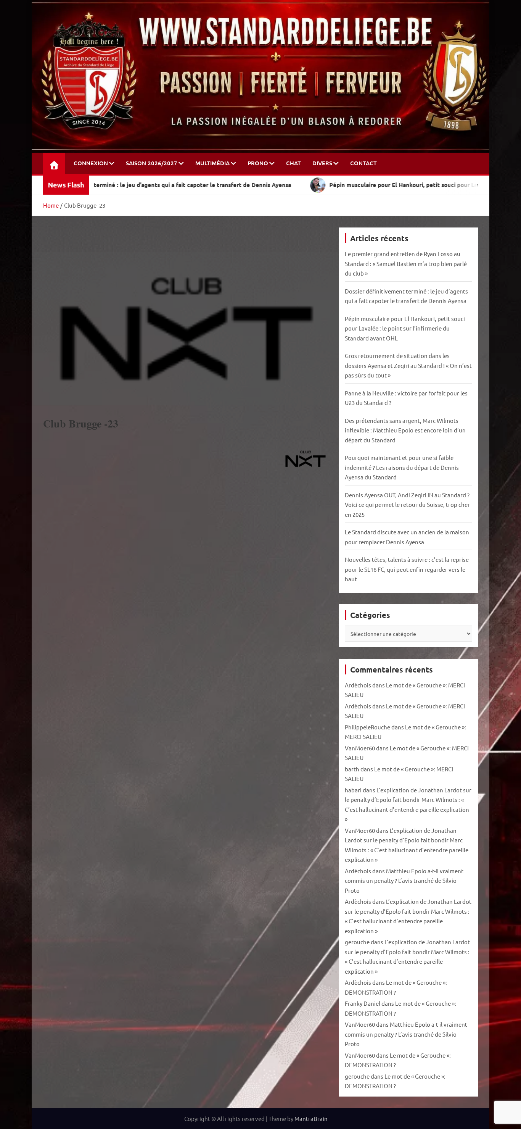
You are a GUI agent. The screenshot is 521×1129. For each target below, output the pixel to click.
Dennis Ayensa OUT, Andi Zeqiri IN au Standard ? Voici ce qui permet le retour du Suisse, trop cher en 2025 (407, 504)
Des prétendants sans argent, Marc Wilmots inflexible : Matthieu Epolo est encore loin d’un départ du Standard (405, 430)
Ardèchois (358, 685)
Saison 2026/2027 (151, 163)
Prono (258, 163)
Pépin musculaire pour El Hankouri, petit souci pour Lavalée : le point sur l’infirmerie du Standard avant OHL (405, 328)
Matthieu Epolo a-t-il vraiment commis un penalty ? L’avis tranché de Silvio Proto (404, 880)
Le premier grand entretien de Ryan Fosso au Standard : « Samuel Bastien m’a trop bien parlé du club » (406, 263)
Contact (363, 163)
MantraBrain (311, 1118)
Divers (322, 163)
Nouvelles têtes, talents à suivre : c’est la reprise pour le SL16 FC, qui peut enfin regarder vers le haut (407, 569)
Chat (293, 163)
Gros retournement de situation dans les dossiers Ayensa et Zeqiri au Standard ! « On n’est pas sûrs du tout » (408, 365)
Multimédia (212, 163)
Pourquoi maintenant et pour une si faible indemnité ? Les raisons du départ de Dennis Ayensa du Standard (402, 467)
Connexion (91, 163)
